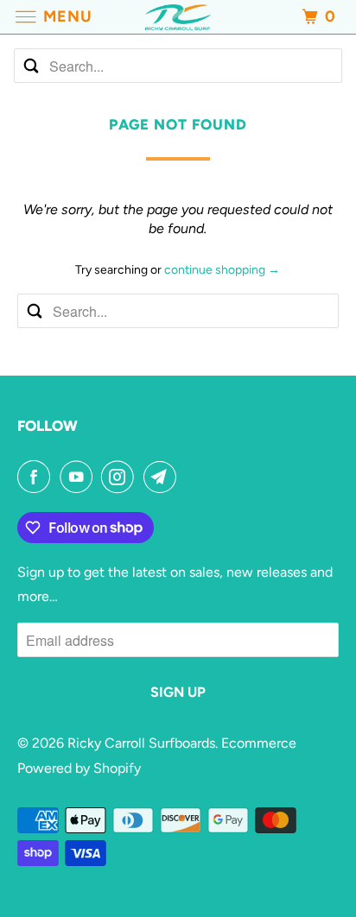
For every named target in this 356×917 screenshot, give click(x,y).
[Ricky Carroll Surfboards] (178, 17)
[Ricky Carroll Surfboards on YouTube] (79, 476)
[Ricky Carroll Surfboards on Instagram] (121, 476)
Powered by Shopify (79, 768)
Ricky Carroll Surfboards (141, 743)
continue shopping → (222, 269)
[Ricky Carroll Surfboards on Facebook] (37, 476)
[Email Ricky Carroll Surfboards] (163, 476)
